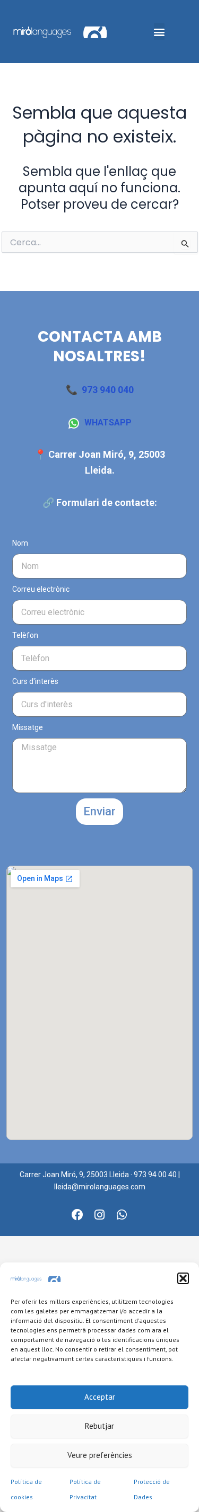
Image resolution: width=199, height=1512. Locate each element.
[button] (183, 1278)
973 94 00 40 (155, 1174)
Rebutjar (99, 1426)
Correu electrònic (41, 589)
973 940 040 (108, 389)
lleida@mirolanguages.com (99, 1186)
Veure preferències (99, 1455)
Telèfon (25, 635)
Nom (20, 543)
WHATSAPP (108, 422)
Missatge (27, 727)
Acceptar (99, 1397)
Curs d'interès (35, 681)
